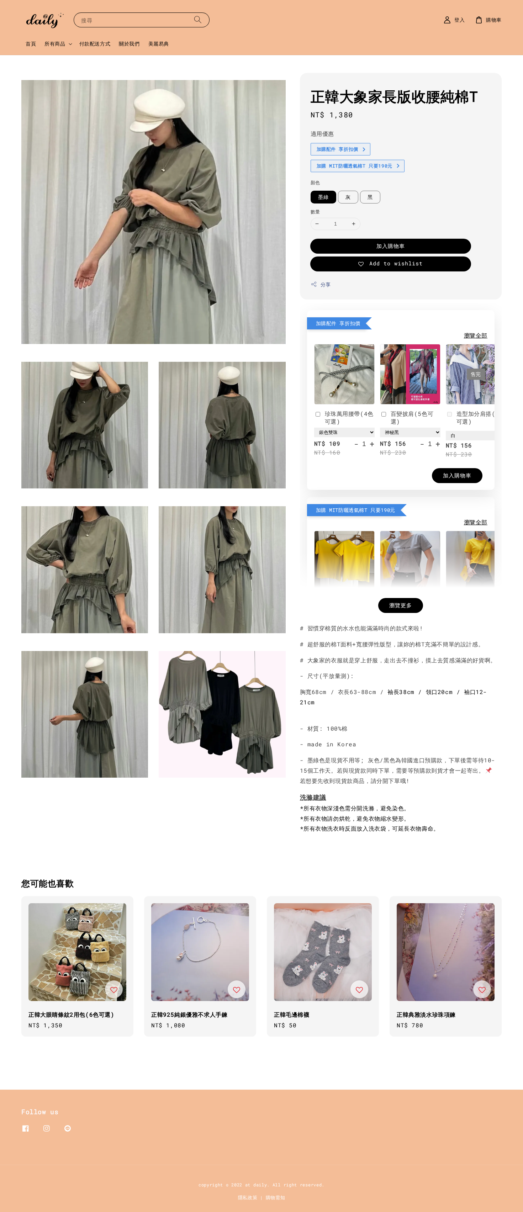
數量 (315, 211)
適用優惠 (322, 133)
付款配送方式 (95, 43)
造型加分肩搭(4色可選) (480, 417)
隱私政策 (248, 1197)
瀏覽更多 (400, 605)
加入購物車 (390, 245)
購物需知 (275, 1197)
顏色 (315, 182)
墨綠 (323, 197)
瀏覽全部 (475, 335)
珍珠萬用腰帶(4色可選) (349, 417)
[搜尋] (197, 20)
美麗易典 (158, 43)
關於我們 (129, 43)
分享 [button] (326, 284)
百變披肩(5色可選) (412, 417)
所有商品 (54, 44)
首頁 (31, 43)
